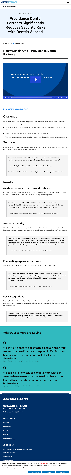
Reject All (62, 472)
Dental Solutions (9, 418)
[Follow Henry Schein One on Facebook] (4, 445)
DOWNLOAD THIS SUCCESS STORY (15, 109)
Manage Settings (34, 472)
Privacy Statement (8, 460)
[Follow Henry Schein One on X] (7, 445)
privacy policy (43, 463)
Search (5, 435)
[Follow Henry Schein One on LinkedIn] (10, 445)
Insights (6, 422)
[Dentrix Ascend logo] (15, 399)
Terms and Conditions (9, 452)
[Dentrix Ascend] (9, 2)
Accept (49, 472)
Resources (7, 426)
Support (6, 430)
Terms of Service (7, 456)
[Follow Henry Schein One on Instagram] (13, 445)
